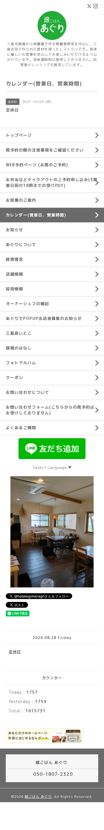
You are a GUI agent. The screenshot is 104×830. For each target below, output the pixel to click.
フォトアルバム (21, 362)
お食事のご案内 (21, 200)
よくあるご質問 (21, 427)
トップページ (19, 135)
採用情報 (14, 289)
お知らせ (14, 229)
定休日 (15, 651)
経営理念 (14, 259)
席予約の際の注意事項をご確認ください (45, 150)
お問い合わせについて (27, 392)
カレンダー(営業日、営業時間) (36, 215)
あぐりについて (21, 244)
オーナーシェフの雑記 (27, 303)
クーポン (14, 377)
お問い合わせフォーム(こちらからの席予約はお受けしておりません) (50, 410)
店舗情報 (14, 274)
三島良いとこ (19, 333)
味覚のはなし (19, 348)
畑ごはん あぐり (38, 796)
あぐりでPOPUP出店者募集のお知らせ (44, 318)
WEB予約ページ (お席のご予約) (37, 165)
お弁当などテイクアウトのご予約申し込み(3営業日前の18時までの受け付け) (51, 182)
